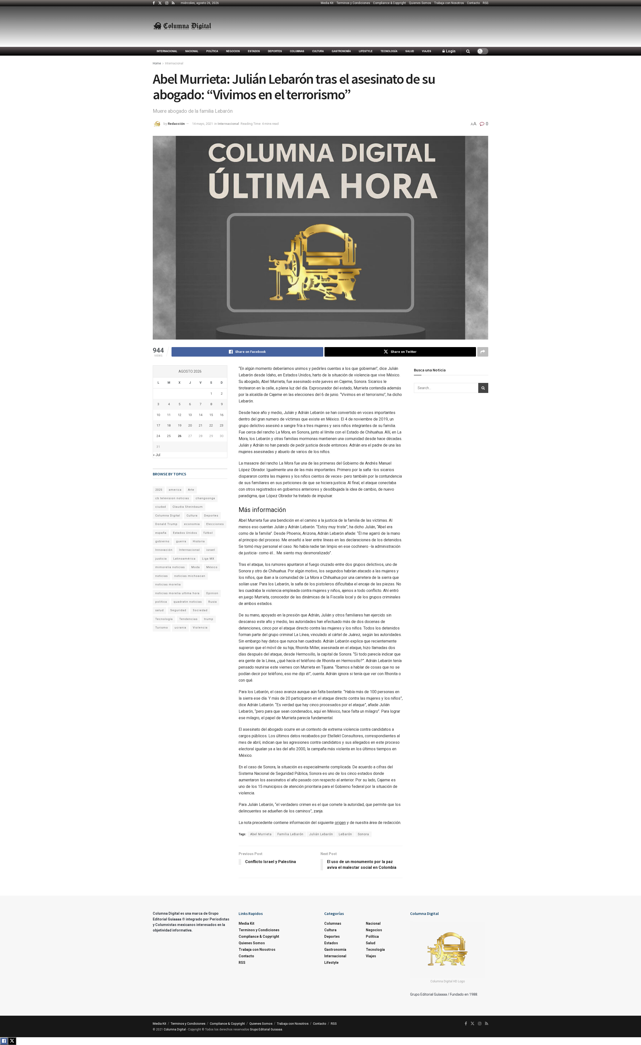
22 (211, 425)
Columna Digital (167, 515)
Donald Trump (166, 524)
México (212, 567)
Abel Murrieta (261, 834)
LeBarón (345, 834)
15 (211, 415)
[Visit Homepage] (182, 26)
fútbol (208, 533)
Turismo (161, 627)
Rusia (212, 601)
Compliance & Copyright (389, 3)
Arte (191, 489)
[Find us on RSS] (173, 3)
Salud (409, 51)
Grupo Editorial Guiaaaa (266, 1029)
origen (340, 822)
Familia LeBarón (290, 834)
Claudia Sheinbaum (188, 506)
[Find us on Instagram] (166, 3)
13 (190, 415)
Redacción (176, 124)
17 (158, 425)
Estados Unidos (185, 533)
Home (157, 63)
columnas (297, 51)
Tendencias (188, 619)
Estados (254, 51)
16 (221, 415)
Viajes (426, 51)
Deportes (275, 51)
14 (200, 415)
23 (221, 425)
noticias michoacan (189, 576)
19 (179, 425)
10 (158, 415)
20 (190, 425)
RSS (485, 3)
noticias (161, 576)
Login (450, 51)
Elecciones (215, 524)
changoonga (205, 498)
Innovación (164, 550)
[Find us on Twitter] (160, 3)
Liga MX (208, 558)
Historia (199, 541)
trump (208, 619)
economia (192, 524)
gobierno (162, 541)
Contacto (473, 3)
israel (210, 550)
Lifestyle (366, 51)
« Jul (156, 455)
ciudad (160, 506)
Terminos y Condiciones (353, 3)
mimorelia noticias (170, 567)
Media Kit (327, 3)
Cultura (318, 51)
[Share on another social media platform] (482, 352)
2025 (158, 489)
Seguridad (178, 610)
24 (158, 436)
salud (159, 610)
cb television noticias (172, 498)
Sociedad (200, 610)
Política (212, 51)
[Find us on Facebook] (154, 3)
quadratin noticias (188, 601)
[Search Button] (468, 51)
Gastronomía (341, 51)
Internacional (167, 51)
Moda (195, 567)
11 (169, 415)
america (175, 489)
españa (161, 533)
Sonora (363, 834)
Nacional (191, 51)
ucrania (180, 627)
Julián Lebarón (321, 834)
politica (161, 601)
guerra (181, 541)
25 (169, 436)
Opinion (212, 593)
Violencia (200, 627)
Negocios (233, 51)
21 (200, 425)
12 (179, 415)
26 (179, 436)
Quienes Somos (420, 3)
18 (169, 425)
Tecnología (389, 51)
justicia (161, 558)
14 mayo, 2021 (202, 124)
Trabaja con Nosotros (449, 3)
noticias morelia (168, 584)
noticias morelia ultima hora (177, 593)
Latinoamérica (184, 558)
